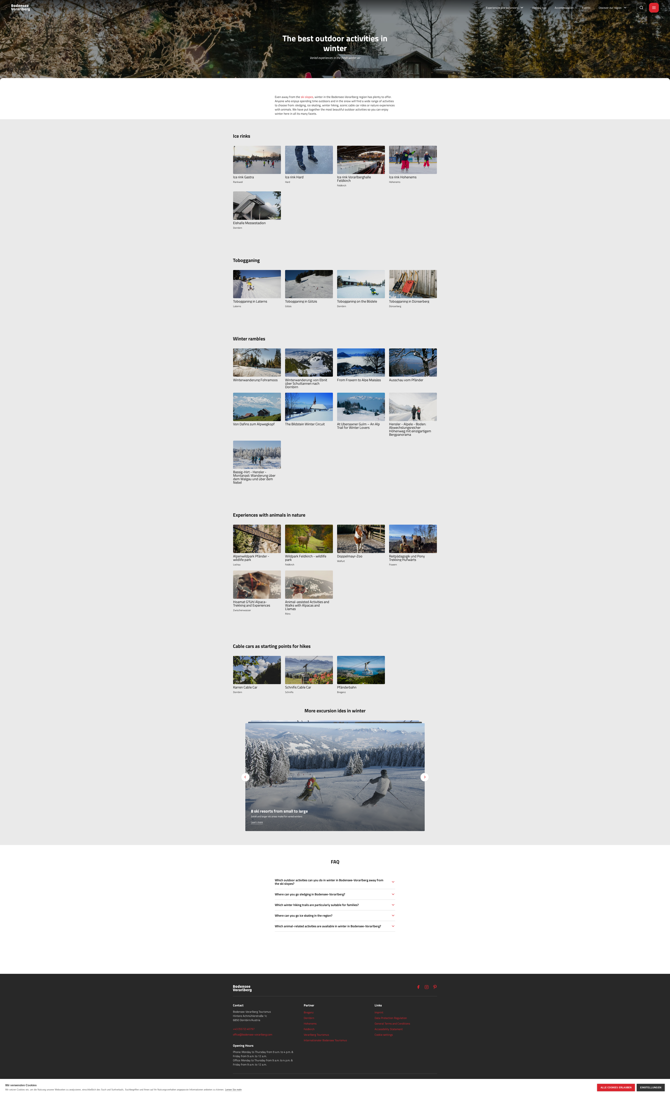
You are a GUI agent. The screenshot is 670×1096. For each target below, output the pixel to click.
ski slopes (307, 97)
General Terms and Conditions (392, 1023)
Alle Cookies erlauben (616, 1087)
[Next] (424, 777)
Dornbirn (309, 1018)
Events (586, 8)
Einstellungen (650, 1087)
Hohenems (310, 1023)
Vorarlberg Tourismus (316, 1035)
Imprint (379, 1012)
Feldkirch (309, 1029)
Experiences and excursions (502, 8)
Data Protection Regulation (391, 1018)
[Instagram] (427, 987)
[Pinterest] (435, 987)
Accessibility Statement (389, 1029)
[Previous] (245, 777)
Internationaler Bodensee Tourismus (325, 1040)
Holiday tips (539, 8)
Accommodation (564, 8)
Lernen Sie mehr (233, 1089)
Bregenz (309, 1012)
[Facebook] (418, 987)
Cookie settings (384, 1035)
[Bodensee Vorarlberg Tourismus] (20, 7)
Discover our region (610, 8)
